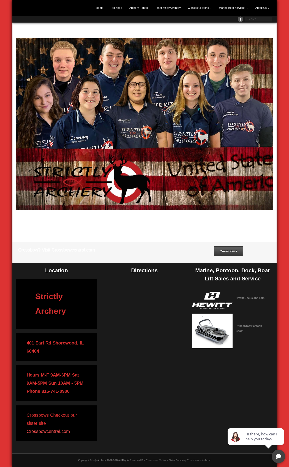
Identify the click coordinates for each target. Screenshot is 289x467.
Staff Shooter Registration (90, 31)
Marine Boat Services (232, 7)
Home (99, 7)
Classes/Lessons (198, 7)
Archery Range (138, 7)
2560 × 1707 (63, 31)
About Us (261, 7)
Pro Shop (116, 7)
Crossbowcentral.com (48, 431)
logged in (37, 228)
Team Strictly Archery (168, 7)
